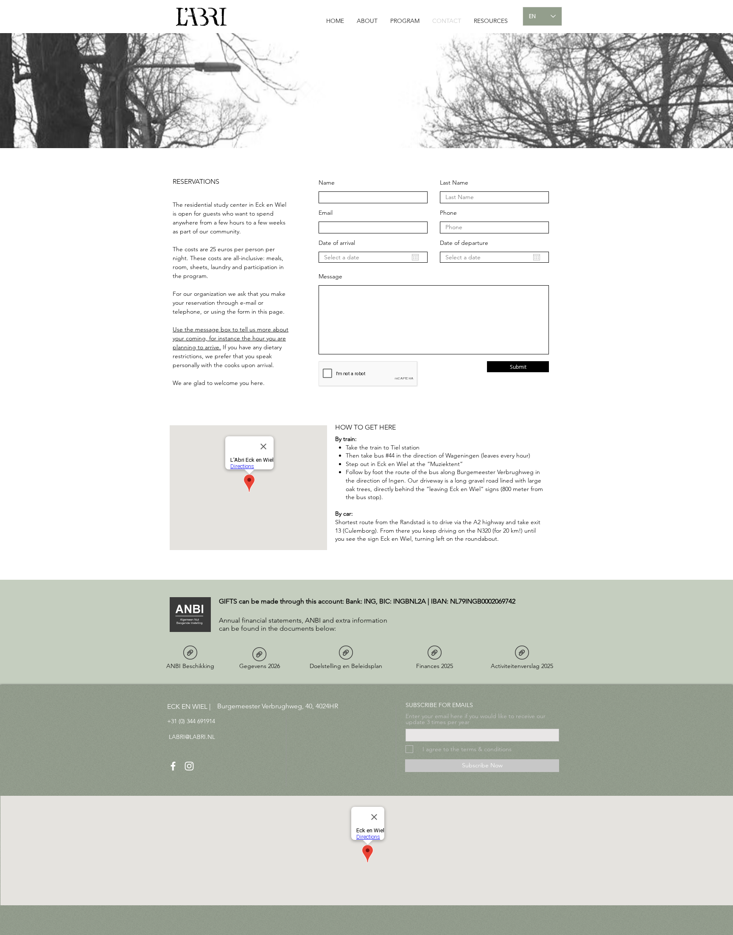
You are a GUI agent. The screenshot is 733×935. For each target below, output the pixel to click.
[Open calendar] (415, 257)
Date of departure (464, 243)
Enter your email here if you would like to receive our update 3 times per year (476, 719)
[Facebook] (173, 766)
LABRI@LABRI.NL (192, 737)
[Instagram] (189, 766)
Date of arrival (337, 243)
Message (330, 276)
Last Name (454, 182)
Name (327, 182)
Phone (448, 213)
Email (326, 213)
